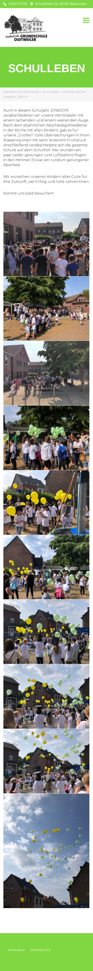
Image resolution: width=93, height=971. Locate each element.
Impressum (16, 950)
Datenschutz (40, 950)
